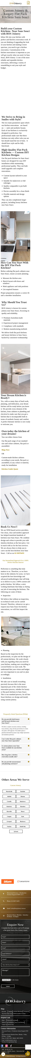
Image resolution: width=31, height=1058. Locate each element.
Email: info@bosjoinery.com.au (9, 1040)
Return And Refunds (19, 1022)
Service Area (11, 1024)
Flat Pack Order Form (7, 1013)
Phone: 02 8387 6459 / (7, 1038)
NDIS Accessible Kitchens (19, 1013)
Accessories (26, 1011)
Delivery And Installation (8, 1022)
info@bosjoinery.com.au (18, 908)
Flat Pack (4, 1011)
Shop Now (6, 450)
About (3, 1020)
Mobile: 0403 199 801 (18, 1038)
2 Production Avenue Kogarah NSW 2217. (16, 893)
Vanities (10, 1011)
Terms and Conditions (12, 1020)
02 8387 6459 (15, 901)
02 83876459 (19, 553)
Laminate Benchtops (18, 1011)
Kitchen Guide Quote (10, 469)
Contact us (4, 1024)
